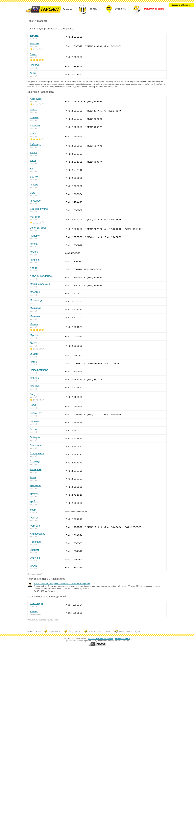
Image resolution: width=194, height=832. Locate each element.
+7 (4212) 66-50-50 (73, 355)
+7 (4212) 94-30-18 (73, 567)
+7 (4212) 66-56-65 (73, 136)
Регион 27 (36, 413)
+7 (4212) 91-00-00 (93, 46)
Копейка (34, 259)
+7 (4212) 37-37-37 (73, 119)
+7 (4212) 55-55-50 (112, 414)
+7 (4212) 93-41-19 (93, 379)
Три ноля (35, 485)
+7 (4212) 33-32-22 (73, 336)
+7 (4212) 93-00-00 (73, 346)
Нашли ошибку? (34, 574)
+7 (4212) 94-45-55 (112, 219)
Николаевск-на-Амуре (129, 631)
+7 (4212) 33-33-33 (73, 503)
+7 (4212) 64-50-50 (112, 363)
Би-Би (33, 152)
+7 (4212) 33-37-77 (93, 127)
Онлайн (34, 353)
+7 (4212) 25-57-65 (93, 111)
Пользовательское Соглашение (100, 639)
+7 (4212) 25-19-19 (93, 527)
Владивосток (75, 631)
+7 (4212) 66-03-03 (93, 363)
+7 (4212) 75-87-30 (73, 454)
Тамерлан (35, 469)
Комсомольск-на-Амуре (100, 631)
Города (92, 9)
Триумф (34, 493)
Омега (33, 343)
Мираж (34, 324)
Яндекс (34, 35)
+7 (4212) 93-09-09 (112, 229)
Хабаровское (37, 533)
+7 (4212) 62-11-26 (73, 327)
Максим (34, 43)
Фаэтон (34, 517)
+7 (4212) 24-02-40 (112, 111)
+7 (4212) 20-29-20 (73, 387)
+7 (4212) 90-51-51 (73, 309)
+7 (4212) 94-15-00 (132, 229)
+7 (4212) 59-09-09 (93, 101)
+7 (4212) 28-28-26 (73, 146)
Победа (34, 378)
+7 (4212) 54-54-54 (93, 269)
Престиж (35, 386)
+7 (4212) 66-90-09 (73, 127)
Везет (33, 54)
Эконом (34, 550)
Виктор (34, 611)
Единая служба (39, 208)
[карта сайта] (97, 646)
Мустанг (34, 335)
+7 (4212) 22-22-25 (73, 37)
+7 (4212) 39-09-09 (73, 101)
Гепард (34, 184)
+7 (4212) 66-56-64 (73, 194)
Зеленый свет (38, 227)
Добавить (120, 9)
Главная (67, 9)
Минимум (35, 308)
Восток (34, 176)
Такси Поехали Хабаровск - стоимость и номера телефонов (62, 583)
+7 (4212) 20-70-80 (112, 527)
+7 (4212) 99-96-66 (73, 66)
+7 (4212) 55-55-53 (73, 237)
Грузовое (35, 200)
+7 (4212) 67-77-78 (73, 519)
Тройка (34, 501)
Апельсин (35, 125)
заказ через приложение (76, 511)
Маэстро (35, 292)
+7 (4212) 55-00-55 (73, 111)
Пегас (33, 362)
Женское (35, 217)
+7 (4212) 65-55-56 (73, 186)
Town (33, 477)
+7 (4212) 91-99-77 (73, 46)
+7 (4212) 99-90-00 (93, 119)
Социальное (37, 453)
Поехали (35, 65)
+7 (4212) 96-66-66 (73, 559)
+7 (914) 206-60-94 (73, 605)
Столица (35, 461)
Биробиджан (54, 631)
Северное (36, 445)
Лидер (33, 267)
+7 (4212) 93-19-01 (73, 162)
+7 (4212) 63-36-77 (93, 162)
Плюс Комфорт (39, 370)
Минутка (35, 316)
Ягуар (33, 566)
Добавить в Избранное (182, 5)
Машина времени (40, 284)
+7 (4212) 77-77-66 (73, 471)
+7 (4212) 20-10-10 (73, 261)
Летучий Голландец (41, 276)
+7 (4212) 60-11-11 (73, 269)
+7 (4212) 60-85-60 (93, 277)
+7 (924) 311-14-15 (93, 237)
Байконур (35, 144)
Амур (33, 133)
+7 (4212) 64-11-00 (73, 363)
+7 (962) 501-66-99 (73, 613)
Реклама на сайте (154, 9)
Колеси (34, 243)
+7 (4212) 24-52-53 (112, 237)
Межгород (36, 300)
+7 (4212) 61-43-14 (93, 219)
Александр (36, 603)
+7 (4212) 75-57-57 (73, 277)
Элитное (35, 557)
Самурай (35, 437)
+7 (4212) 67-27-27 (73, 317)
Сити (33, 73)
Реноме (34, 421)
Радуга (34, 394)
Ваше (33, 160)
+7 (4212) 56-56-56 (73, 406)
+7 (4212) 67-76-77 (73, 551)
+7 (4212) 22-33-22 (73, 74)
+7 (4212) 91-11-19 (73, 438)
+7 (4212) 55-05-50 (73, 447)
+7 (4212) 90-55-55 (73, 57)
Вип (32, 168)
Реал (33, 405)
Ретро (33, 429)
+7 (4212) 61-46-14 (73, 535)
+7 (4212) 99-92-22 (73, 245)
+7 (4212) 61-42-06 (73, 219)
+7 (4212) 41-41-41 (73, 463)
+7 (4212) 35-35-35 (73, 422)
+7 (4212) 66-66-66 (93, 285)
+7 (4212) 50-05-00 (73, 293)
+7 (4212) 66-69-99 (73, 397)
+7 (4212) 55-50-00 (73, 543)
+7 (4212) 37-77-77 (73, 414)
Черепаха (35, 541)
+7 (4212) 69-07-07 (73, 210)
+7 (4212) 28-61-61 (73, 379)
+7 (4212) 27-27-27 (73, 301)
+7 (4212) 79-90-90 (73, 430)
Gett (32, 192)
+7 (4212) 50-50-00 (73, 487)
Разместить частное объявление (42, 620)
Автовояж (35, 98)
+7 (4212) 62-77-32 (93, 146)
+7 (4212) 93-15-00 (73, 229)
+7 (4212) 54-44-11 (73, 170)
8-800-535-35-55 (72, 253)
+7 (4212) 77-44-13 (73, 202)
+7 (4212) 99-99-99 (112, 46)
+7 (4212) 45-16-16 (73, 495)
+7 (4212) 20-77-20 (93, 229)
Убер (33, 509)
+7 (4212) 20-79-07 (73, 479)
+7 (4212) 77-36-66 (73, 371)
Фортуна (35, 525)
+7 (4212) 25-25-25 (132, 527)
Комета (34, 251)
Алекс (33, 109)
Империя (35, 235)
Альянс (34, 117)
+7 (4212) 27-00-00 (73, 285)
